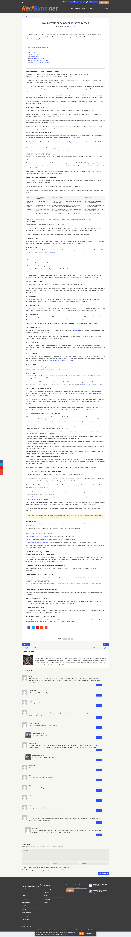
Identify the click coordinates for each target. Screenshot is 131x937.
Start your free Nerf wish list (43, 517)
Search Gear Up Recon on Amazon (91, 384)
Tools (99, 8)
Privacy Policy (25, 899)
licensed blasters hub (89, 409)
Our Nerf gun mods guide (72, 141)
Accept (82, 933)
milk (30, 775)
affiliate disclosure (32, 525)
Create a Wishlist (104, 2)
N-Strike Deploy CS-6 (54, 252)
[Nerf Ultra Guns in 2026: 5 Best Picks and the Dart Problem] (90, 891)
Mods (46, 929)
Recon (30, 299)
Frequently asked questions (36, 66)
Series (84, 8)
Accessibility (25, 915)
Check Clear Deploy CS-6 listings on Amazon (85, 277)
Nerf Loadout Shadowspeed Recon (40, 492)
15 (74, 26)
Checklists (46, 892)
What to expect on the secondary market (39, 60)
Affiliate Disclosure (92, 929)
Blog (66, 929)
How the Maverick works (35, 49)
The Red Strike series (34, 54)
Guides (92, 8)
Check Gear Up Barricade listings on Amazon (60, 360)
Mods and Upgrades (48, 889)
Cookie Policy (25, 905)
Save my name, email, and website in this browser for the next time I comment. (47, 867)
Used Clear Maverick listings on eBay (38, 542)
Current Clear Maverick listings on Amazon (39, 533)
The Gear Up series (34, 56)
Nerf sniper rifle (42, 308)
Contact (67, 1)
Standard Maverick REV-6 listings (37, 536)
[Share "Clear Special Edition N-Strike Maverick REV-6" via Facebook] (63, 638)
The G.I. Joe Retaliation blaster (36, 58)
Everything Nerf (74, 8)
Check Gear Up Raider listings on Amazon (55, 369)
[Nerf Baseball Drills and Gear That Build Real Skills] (90, 885)
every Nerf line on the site (90, 545)
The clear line (32, 52)
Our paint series (90, 141)
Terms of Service (26, 902)
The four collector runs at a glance (37, 51)
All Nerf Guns (47, 885)
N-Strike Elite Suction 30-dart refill (37, 539)
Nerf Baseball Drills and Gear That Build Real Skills (100, 885)
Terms (85, 929)
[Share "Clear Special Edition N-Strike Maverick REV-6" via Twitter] (66, 638)
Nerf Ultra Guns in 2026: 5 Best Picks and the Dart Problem (100, 891)
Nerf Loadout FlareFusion (37, 497)
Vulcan (31, 317)
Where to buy (32, 64)
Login (106, 8)
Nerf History (47, 899)
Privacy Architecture (26, 912)
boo (30, 711)
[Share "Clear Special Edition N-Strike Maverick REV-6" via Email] (72, 638)
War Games (46, 895)
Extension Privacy (26, 919)
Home (23, 16)
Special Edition (29, 16)
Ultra (94, 893)
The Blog (46, 902)
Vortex (77, 330)
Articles (94, 887)
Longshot (31, 308)
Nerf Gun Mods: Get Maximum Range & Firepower (41, 2)
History (62, 929)
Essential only (90, 933)
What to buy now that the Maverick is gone (39, 62)
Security (24, 909)
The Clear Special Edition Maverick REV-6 (39, 47)
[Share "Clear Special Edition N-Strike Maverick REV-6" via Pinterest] (69, 638)
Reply (99, 685)
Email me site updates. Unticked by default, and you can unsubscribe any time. (46, 870)
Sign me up (70, 890)
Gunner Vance (38, 656)
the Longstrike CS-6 (55, 275)
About (62, 1)
